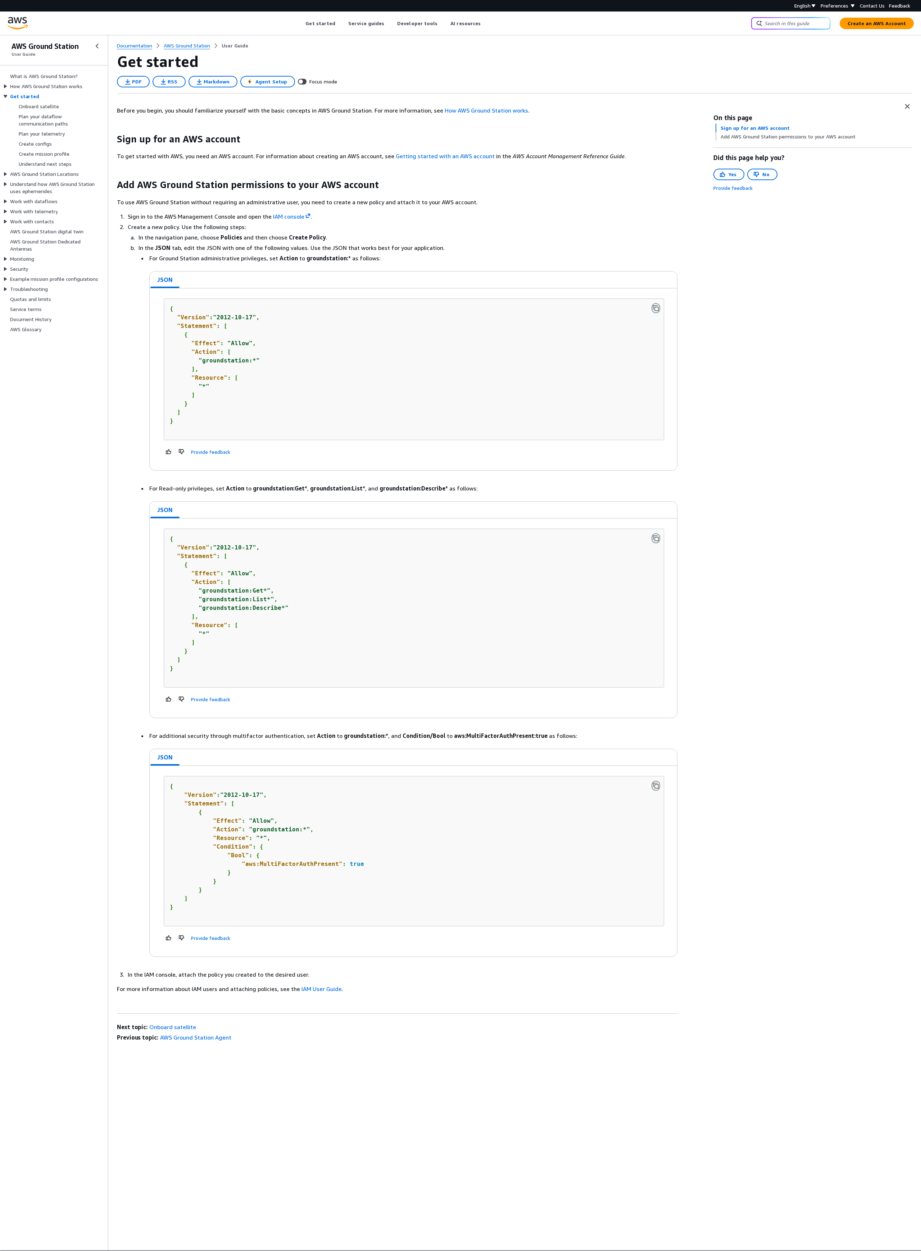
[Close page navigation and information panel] (907, 106)
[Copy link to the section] (111, 139)
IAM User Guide (321, 988)
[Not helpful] (182, 451)
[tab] (165, 280)
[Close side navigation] (97, 46)
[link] (235, 45)
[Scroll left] (300, 23)
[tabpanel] (413, 379)
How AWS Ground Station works (486, 110)
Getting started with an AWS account (445, 156)
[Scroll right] (486, 23)
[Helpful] (169, 451)
